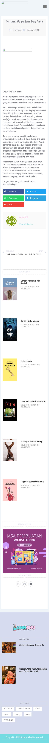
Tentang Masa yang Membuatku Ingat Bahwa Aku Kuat (33, 670)
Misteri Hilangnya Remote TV (31, 645)
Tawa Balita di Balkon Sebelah (33, 401)
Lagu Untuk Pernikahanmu (32, 481)
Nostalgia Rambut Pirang (32, 441)
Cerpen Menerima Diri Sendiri (30, 282)
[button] (45, 7)
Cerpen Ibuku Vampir (30, 321)
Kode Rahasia (26, 361)
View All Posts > (26, 224)
